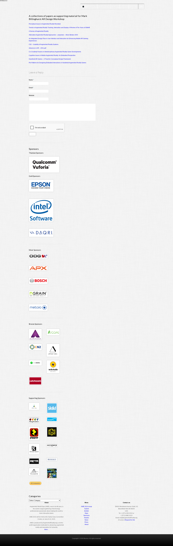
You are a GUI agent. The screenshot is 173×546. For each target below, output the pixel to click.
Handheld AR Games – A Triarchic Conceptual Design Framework (50, 59)
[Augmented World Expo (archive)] (42, 14)
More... (46, 529)
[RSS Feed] (141, 6)
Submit (86, 509)
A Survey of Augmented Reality (38, 31)
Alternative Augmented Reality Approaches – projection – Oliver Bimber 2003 (53, 35)
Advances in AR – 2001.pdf (37, 48)
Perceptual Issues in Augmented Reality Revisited (45, 24)
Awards (124, 6)
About (133, 6)
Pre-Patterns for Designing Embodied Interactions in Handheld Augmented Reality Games (57, 63)
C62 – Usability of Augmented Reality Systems (43, 44)
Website (31, 95)
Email (31, 88)
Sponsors (86, 515)
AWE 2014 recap (86, 506)
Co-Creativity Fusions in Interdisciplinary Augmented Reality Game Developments (55, 52)
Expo (115, 6)
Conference (104, 6)
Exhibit (86, 511)
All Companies (35, 483)
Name (31, 80)
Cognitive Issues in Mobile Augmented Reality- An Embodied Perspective (52, 55)
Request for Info (130, 520)
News (86, 520)
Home (83, 6)
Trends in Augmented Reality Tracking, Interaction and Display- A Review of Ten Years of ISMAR (59, 27)
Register (91, 6)
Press (86, 522)
